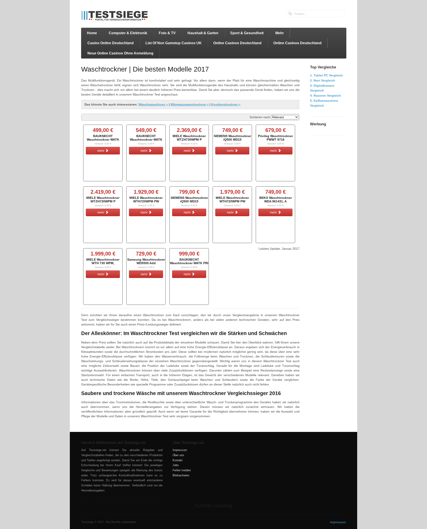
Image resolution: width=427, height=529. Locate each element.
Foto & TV (167, 33)
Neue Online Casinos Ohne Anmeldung (120, 53)
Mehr (279, 33)
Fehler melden (182, 470)
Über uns (178, 455)
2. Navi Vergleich (322, 80)
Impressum (180, 450)
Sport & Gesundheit (247, 33)
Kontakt (178, 460)
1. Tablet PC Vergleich (326, 75)
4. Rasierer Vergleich (325, 95)
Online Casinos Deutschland (237, 43)
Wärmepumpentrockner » (190, 104)
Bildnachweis (181, 475)
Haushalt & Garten (202, 33)
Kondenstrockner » (225, 104)
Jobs (176, 465)
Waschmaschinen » (153, 104)
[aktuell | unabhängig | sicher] (114, 16)
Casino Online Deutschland (110, 43)
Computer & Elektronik (128, 33)
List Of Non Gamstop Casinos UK (173, 43)
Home (92, 33)
